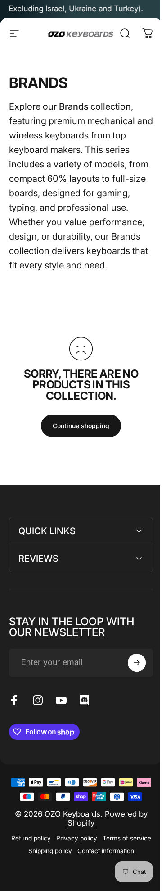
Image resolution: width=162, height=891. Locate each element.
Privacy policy (100, 867)
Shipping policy (104, 879)
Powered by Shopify (104, 847)
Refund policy (54, 867)
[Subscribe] (130, 677)
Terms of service (53, 879)
